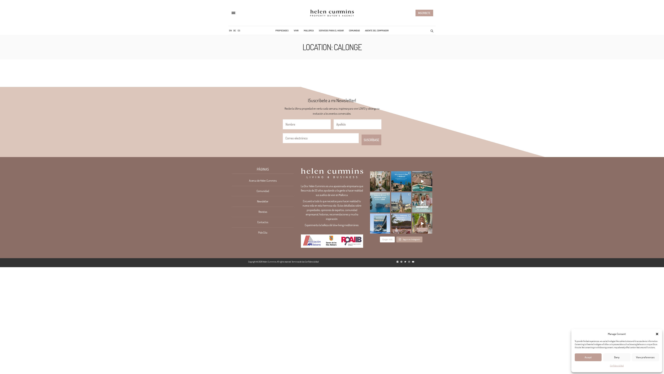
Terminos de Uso (298, 261)
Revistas (263, 211)
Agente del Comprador (377, 30)
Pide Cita (262, 232)
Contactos (262, 222)
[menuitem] (230, 30)
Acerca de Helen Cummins (263, 180)
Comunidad (354, 30)
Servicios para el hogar (331, 30)
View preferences (645, 357)
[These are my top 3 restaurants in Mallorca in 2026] (422, 223)
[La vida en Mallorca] (332, 13)
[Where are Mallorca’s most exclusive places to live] (380, 202)
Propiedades (282, 30)
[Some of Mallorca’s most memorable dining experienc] (401, 223)
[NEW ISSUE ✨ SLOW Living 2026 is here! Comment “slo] (380, 223)
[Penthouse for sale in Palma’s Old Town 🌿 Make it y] (401, 202)
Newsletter (262, 201)
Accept (588, 357)
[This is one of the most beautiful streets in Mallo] (380, 181)
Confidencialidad (617, 365)
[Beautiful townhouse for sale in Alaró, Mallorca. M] (422, 181)
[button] (657, 334)
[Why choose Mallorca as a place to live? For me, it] (401, 181)
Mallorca (309, 30)
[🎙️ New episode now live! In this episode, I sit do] (422, 202)
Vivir (296, 30)
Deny (617, 357)
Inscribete (424, 13)
